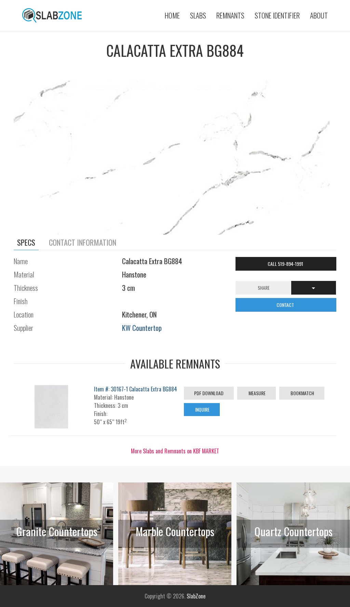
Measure (256, 393)
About (319, 15)
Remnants (230, 15)
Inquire (202, 409)
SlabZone (196, 596)
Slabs (198, 15)
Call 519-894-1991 (286, 263)
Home (172, 15)
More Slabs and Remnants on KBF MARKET (175, 451)
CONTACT (286, 304)
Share (264, 287)
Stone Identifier (277, 15)
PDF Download (209, 393)
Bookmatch (302, 393)
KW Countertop (142, 327)
